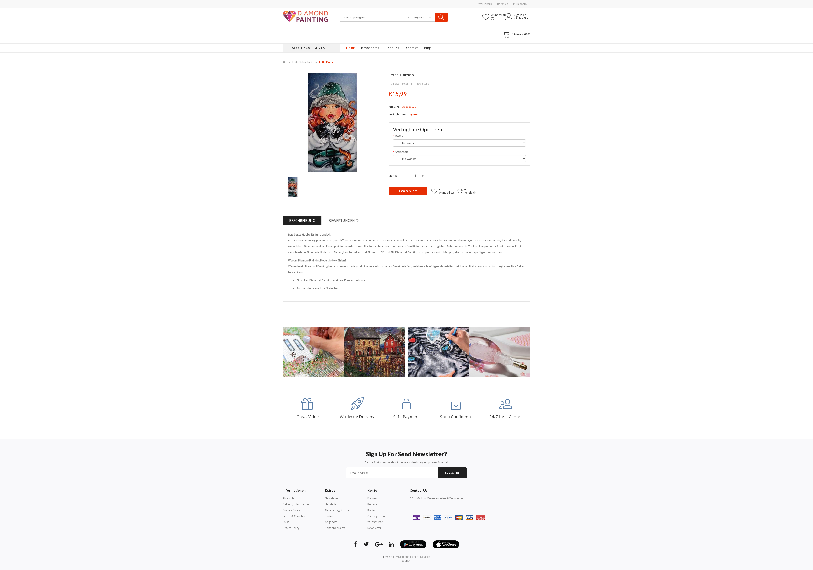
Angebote (331, 522)
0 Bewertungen (400, 83)
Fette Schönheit (302, 62)
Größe (399, 136)
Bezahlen (502, 4)
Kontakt (372, 498)
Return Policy (291, 528)
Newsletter (332, 498)
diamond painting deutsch (414, 557)
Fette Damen (327, 62)
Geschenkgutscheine (338, 510)
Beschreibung (302, 220)
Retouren (373, 504)
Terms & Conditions (295, 516)
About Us (288, 498)
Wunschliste (375, 522)
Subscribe (452, 472)
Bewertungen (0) (344, 220)
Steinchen (401, 152)
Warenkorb (485, 4)
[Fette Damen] (293, 186)
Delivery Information (296, 504)
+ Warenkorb (408, 191)
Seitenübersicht (335, 528)
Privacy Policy (291, 510)
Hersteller (331, 504)
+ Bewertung (421, 83)
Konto (371, 510)
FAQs (286, 522)
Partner (330, 516)
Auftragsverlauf (377, 516)
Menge (393, 176)
